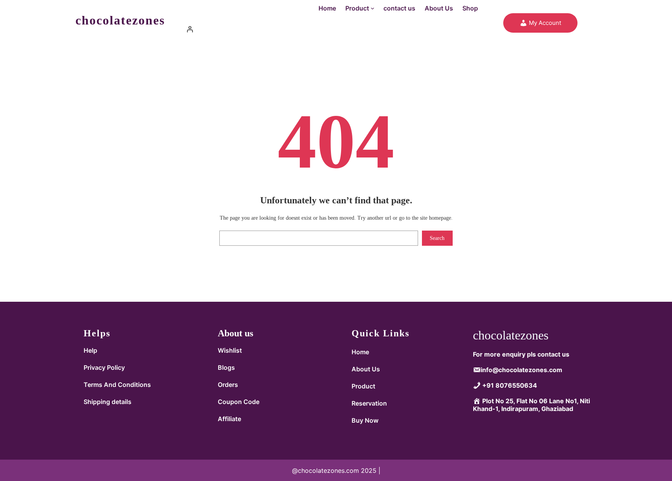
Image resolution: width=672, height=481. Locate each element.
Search (437, 238)
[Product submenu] (372, 8)
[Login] (330, 29)
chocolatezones (120, 20)
